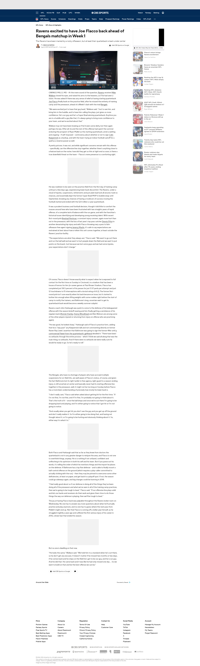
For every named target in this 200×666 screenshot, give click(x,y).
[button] (155, 19)
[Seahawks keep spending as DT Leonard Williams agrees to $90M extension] (138, 131)
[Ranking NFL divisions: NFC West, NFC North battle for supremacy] (138, 94)
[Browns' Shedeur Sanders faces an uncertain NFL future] (138, 69)
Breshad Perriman (69, 218)
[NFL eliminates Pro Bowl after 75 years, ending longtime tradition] (138, 169)
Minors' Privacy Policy (87, 630)
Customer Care (107, 627)
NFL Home (39, 25)
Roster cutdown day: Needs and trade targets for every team (153, 154)
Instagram (127, 630)
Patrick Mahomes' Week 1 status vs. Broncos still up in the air (154, 117)
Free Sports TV (41, 630)
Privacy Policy (84, 627)
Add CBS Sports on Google (120, 45)
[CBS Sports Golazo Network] (117, 647)
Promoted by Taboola (122, 582)
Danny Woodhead (81, 314)
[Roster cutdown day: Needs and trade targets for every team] (138, 156)
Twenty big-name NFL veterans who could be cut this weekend (154, 142)
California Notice (85, 639)
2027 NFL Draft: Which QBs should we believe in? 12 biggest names (154, 104)
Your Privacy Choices (87, 633)
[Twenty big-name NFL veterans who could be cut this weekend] (138, 144)
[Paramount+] (91, 651)
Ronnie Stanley (67, 314)
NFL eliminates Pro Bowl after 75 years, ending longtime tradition (153, 167)
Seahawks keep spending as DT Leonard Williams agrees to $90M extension (154, 129)
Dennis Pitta (107, 221)
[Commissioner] (105, 651)
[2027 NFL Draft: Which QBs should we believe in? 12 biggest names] (138, 107)
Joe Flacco (53, 101)
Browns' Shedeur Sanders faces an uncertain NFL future (154, 67)
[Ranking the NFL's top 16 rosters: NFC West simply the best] (138, 82)
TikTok (125, 627)
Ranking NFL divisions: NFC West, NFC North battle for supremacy (153, 92)
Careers (61, 627)
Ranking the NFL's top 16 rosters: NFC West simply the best (154, 79)
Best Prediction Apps (44, 636)
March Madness (42, 639)
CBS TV (61, 636)
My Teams (148, 630)
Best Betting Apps (43, 633)
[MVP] (117, 651)
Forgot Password (151, 633)
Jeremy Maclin (78, 227)
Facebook (126, 633)
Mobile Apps (41, 642)
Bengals (104, 104)
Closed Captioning (86, 636)
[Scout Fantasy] (127, 652)
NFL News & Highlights (53, 25)
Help (103, 625)
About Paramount (64, 630)
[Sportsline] (78, 651)
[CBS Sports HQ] (96, 647)
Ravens (101, 92)
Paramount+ (62, 633)
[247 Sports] (63, 651)
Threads (126, 639)
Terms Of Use (84, 625)
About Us (61, 625)
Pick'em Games (41, 625)
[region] (83, 70)
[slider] (83, 83)
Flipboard (126, 642)
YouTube (126, 625)
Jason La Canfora (48, 45)
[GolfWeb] (139, 652)
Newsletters (149, 627)
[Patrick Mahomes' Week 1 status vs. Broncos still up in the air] (138, 119)
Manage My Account (152, 625)
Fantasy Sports (41, 627)
